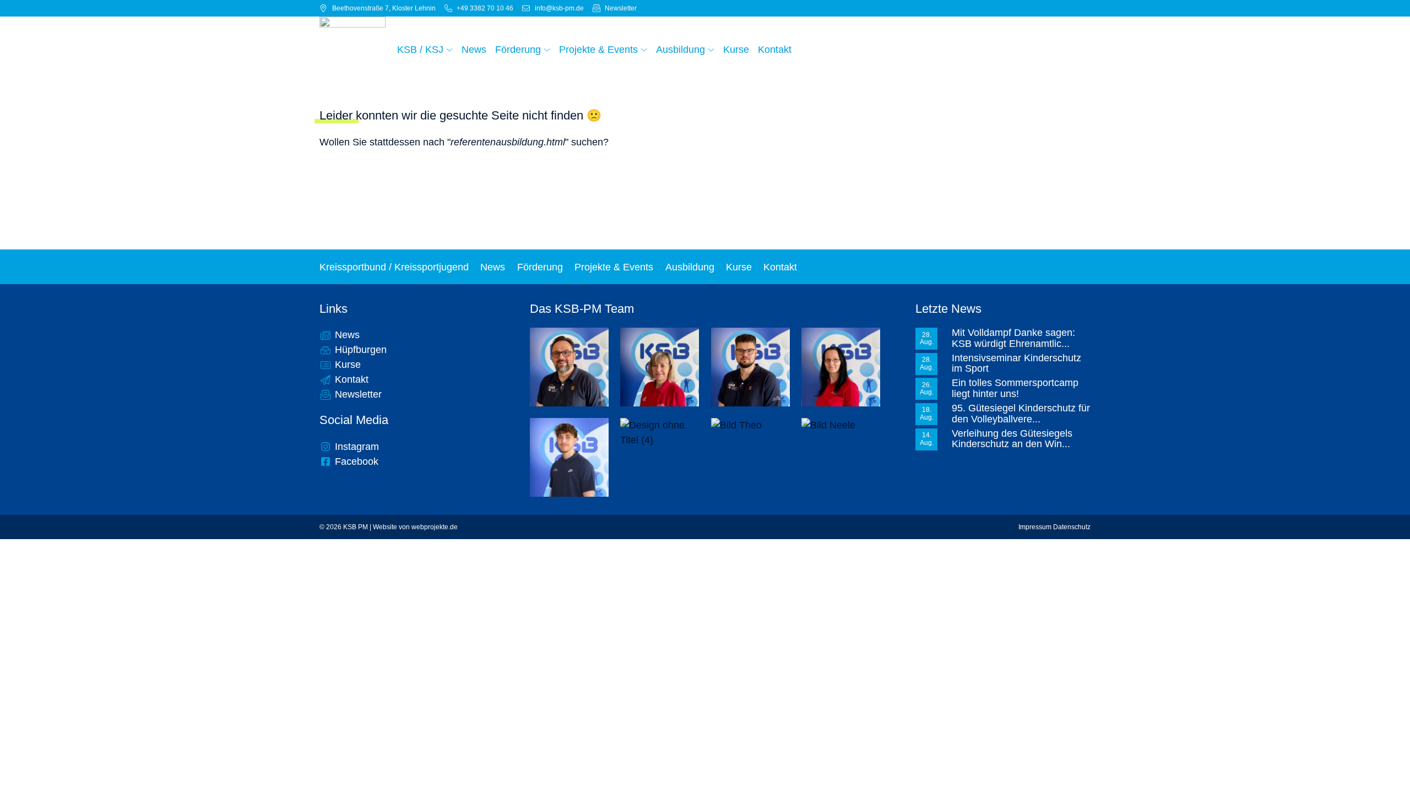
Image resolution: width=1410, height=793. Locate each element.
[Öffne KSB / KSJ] (449, 49)
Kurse (739, 267)
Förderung (540, 267)
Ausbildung (689, 267)
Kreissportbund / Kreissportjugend (394, 267)
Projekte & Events (613, 267)
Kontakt (780, 267)
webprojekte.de (434, 527)
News (492, 267)
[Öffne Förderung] (547, 49)
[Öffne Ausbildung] (711, 49)
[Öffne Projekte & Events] (644, 49)
